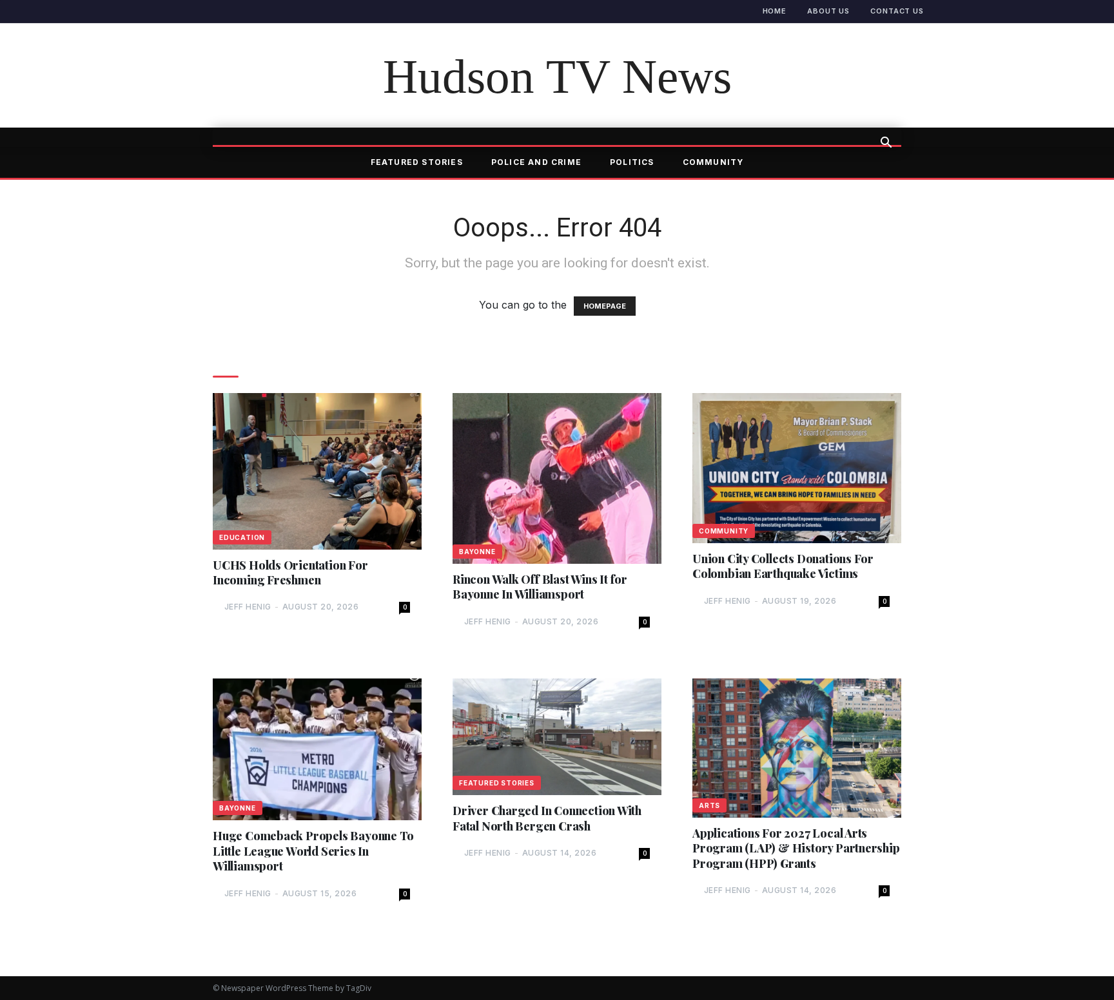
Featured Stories (417, 162)
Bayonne (477, 551)
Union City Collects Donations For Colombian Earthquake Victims (783, 566)
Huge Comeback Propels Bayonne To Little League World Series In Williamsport (313, 851)
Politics (632, 162)
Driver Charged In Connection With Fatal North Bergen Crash (547, 818)
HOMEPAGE (604, 306)
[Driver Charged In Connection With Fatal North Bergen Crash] (557, 736)
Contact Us (897, 10)
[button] (885, 144)
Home (775, 10)
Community (713, 162)
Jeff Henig (247, 606)
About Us (828, 10)
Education (242, 537)
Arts (709, 805)
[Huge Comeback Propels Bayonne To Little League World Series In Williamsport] (317, 749)
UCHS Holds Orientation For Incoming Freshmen (290, 573)
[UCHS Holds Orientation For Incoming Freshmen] (317, 471)
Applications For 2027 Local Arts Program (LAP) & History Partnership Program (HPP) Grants (796, 848)
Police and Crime (536, 162)
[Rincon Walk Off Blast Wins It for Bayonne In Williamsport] (557, 478)
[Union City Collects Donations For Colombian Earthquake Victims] (796, 468)
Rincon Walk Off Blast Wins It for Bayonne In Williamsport (540, 587)
